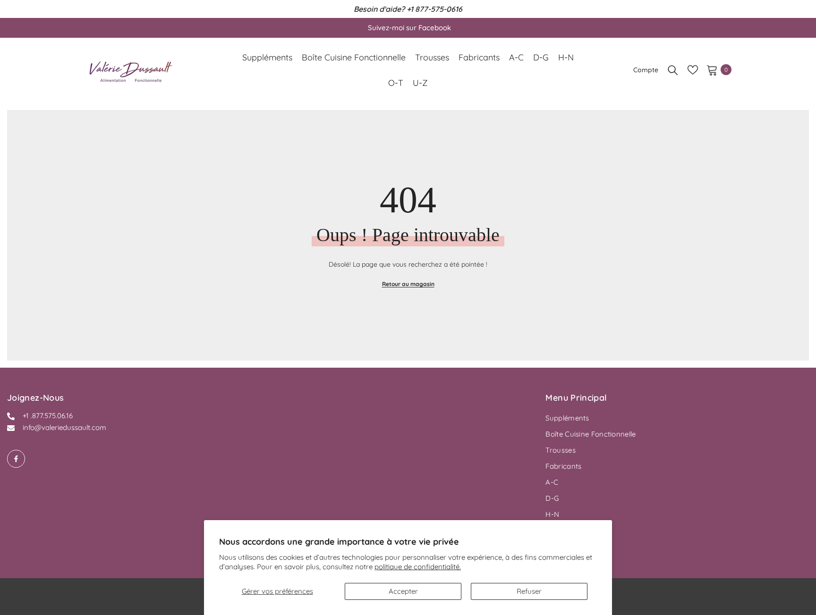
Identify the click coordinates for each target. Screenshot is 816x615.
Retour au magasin (408, 283)
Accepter (403, 591)
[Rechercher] (673, 69)
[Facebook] (16, 459)
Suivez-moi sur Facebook (409, 27)
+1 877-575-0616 (434, 9)
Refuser (529, 591)
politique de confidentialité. (417, 566)
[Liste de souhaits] (693, 70)
